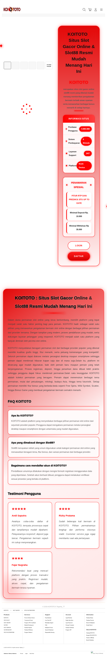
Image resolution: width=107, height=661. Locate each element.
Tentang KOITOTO (90, 633)
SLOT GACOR (7, 622)
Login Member (69, 617)
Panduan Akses (89, 617)
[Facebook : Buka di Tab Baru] (37, 652)
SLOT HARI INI (7, 627)
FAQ (46, 625)
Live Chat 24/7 (48, 620)
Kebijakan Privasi (49, 627)
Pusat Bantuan (48, 617)
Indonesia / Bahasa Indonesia (10, 653)
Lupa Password (69, 622)
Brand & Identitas (90, 640)
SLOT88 (5, 625)
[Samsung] (10, 9)
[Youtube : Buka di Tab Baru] (46, 652)
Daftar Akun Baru (69, 620)
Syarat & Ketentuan (49, 630)
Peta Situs (32, 653)
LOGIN (78, 245)
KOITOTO (6, 617)
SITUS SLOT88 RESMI (9, 632)
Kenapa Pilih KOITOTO (91, 635)
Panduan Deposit (28, 627)
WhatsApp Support (49, 622)
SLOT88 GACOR (7, 630)
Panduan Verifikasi (70, 627)
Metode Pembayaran (29, 625)
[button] (90, 9)
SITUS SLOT (7, 620)
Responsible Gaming (49, 632)
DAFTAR (79, 256)
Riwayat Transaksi (70, 625)
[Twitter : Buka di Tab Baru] (40, 652)
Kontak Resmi (89, 625)
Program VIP (68, 630)
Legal (26, 653)
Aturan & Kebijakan (90, 622)
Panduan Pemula (90, 620)
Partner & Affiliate (90, 637)
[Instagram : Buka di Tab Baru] (43, 652)
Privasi (21, 653)
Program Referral (28, 632)
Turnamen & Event (28, 620)
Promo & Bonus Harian (29, 617)
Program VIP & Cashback (30, 622)
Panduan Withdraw (28, 630)
